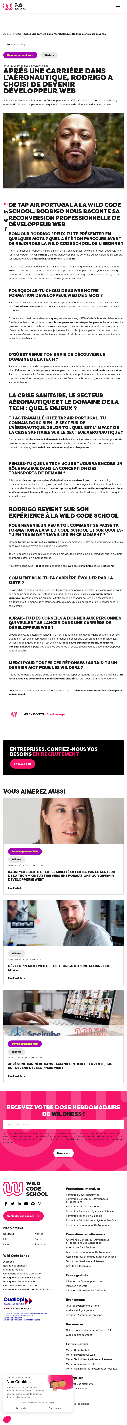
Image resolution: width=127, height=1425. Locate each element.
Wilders (49, 55)
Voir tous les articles (77, 1403)
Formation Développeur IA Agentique (88, 1225)
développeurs (59, 370)
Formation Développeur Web (82, 1194)
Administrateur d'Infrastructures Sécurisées (91, 1256)
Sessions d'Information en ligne (84, 1315)
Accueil (7, 34)
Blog (18, 34)
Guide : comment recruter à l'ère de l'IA (88, 1330)
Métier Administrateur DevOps (83, 1364)
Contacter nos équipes (20, 1216)
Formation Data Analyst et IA (83, 1206)
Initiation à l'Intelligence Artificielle (86, 1290)
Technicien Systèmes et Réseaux (85, 1261)
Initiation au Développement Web (85, 1281)
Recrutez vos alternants (79, 1383)
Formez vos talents (77, 1388)
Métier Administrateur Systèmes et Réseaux (91, 1368)
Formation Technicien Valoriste (84, 1215)
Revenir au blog (16, 44)
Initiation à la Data (76, 1285)
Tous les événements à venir (82, 1305)
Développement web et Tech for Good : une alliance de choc (38, 901)
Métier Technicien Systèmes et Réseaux (89, 1359)
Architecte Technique (78, 1266)
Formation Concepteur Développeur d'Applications (87, 1200)
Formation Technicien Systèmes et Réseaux (91, 1211)
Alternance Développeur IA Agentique (88, 1252)
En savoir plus (22, 764)
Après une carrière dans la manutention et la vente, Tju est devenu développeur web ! (53, 992)
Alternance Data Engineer (81, 1247)
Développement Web (20, 55)
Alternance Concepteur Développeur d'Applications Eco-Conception (87, 1241)
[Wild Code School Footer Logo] (25, 1189)
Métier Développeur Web (80, 1354)
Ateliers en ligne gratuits (80, 1310)
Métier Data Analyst (77, 1350)
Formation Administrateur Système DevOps (91, 1220)
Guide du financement (79, 1334)
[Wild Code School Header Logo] (14, 6)
